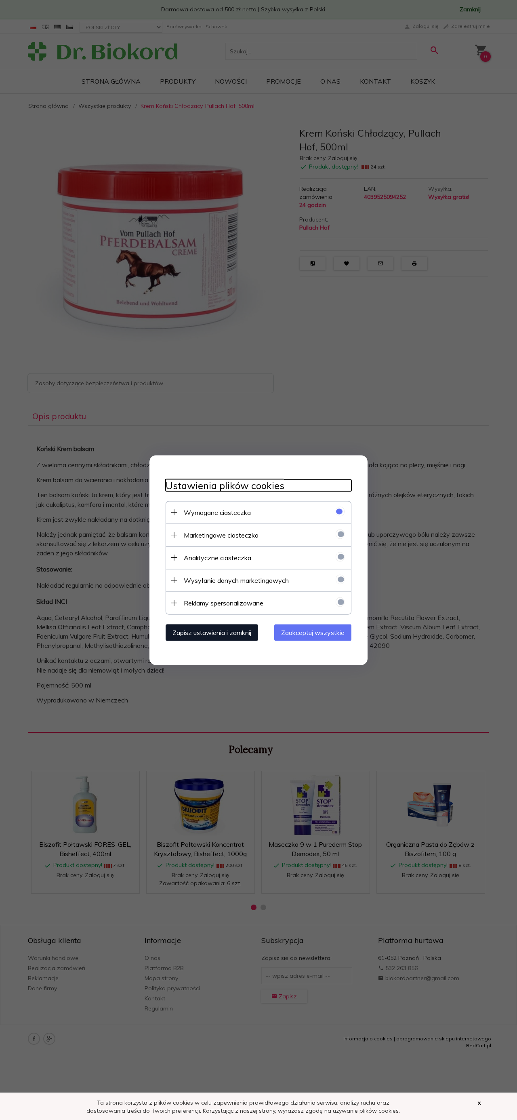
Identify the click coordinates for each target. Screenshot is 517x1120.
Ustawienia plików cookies (225, 485)
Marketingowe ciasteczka (221, 535)
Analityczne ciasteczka (217, 557)
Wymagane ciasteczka (217, 512)
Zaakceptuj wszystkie (313, 632)
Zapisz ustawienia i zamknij (211, 632)
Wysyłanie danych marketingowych (236, 580)
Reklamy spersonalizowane (223, 603)
